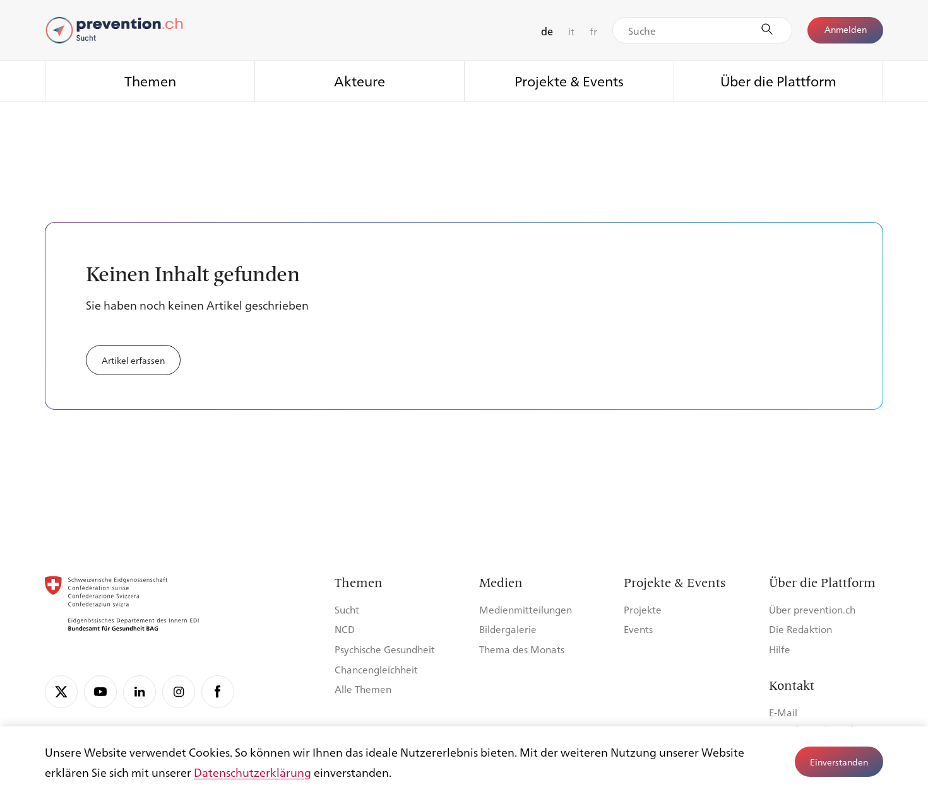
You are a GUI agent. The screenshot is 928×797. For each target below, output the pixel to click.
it (571, 31)
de (547, 31)
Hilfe (779, 649)
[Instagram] (178, 691)
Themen (150, 80)
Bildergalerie (508, 629)
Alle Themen (363, 688)
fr (593, 31)
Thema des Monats (521, 649)
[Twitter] (61, 691)
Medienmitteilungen (525, 609)
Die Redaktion (800, 629)
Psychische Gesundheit (385, 649)
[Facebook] (217, 691)
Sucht (347, 609)
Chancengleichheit (376, 669)
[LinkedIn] (139, 691)
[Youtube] (100, 691)
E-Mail (783, 712)
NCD (345, 629)
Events (638, 629)
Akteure (359, 80)
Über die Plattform (778, 80)
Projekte (643, 609)
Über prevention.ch (812, 609)
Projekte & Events (569, 80)
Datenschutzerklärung (252, 771)
